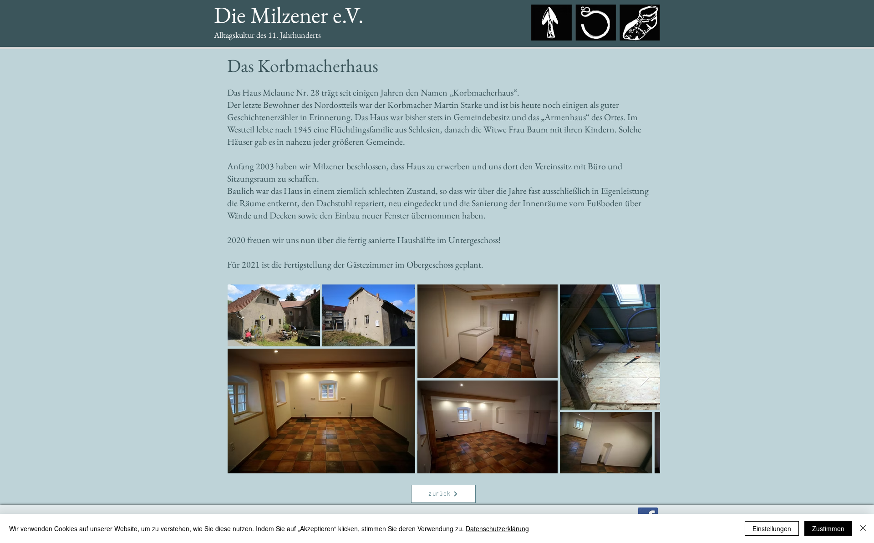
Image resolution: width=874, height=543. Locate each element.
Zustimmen (828, 528)
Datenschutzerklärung (497, 528)
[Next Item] (644, 378)
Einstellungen (771, 528)
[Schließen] (863, 528)
